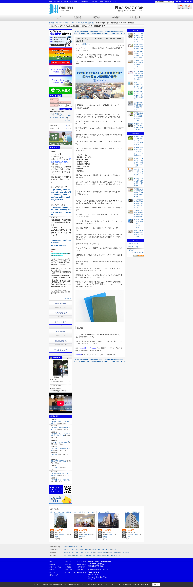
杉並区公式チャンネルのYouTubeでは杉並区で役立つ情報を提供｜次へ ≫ (103, 33)
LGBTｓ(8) (131, 250)
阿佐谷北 (108, 549)
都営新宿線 (116, 552)
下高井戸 (71, 549)
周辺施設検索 (82, 572)
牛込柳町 (107, 555)
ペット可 (68, 561)
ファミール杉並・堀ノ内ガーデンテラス (85, 512)
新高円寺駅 (82, 537)
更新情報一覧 (67, 298)
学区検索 (80, 569)
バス (51, 114)
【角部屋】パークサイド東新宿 (60, 480)
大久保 (114, 549)
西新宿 (66, 549)
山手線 (110, 552)
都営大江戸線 (79, 552)
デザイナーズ (63, 114)
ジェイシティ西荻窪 (103, 512)
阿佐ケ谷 (70, 555)
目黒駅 (57, 537)
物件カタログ (54, 575)
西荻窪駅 (105, 537)
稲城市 (81, 547)
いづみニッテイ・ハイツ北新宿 (60, 442)
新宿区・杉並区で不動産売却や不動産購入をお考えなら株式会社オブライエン (99, 564)
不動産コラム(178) (133, 243)
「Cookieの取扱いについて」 (130, 584)
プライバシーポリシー (56, 567)
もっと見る (66, 120)
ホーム (52, 561)
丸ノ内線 (71, 552)
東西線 (105, 552)
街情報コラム (86, 44)
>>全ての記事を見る (138, 253)
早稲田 (113, 555)
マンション (69, 569)
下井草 (135, 534)
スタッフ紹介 (82, 561)
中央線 (87, 552)
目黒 (63, 534)
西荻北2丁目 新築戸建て (58, 461)
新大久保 (82, 555)
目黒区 (60, 534)
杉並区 (84, 534)
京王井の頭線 (125, 552)
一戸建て (68, 567)
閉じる (156, 584)
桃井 (111, 534)
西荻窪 (76, 555)
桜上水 (118, 555)
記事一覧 (77, 33)
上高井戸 (93, 549)
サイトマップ (54, 572)
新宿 (77, 549)
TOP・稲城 (54, 454)
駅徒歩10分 (69, 564)
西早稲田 (87, 549)
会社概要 (52, 564)
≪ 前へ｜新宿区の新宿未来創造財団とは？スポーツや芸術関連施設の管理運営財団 (99, 31)
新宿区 (62, 117)
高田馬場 (55, 117)
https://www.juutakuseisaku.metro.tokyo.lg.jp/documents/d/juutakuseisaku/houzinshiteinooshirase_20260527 (61, 195)
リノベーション (70, 572)
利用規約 (52, 569)
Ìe (66, 117)
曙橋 (94, 555)
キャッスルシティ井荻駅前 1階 (130, 512)
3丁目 (56, 114)
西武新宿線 (98, 552)
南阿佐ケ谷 (99, 555)
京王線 (92, 552)
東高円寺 (61, 116)
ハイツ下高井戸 (55, 467)
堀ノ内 (88, 534)
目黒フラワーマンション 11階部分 (60, 512)
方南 (103, 549)
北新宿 (81, 549)
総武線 (66, 552)
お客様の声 (81, 567)
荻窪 (65, 555)
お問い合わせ (82, 564)
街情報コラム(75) (133, 247)
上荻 (99, 549)
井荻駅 (128, 537)
